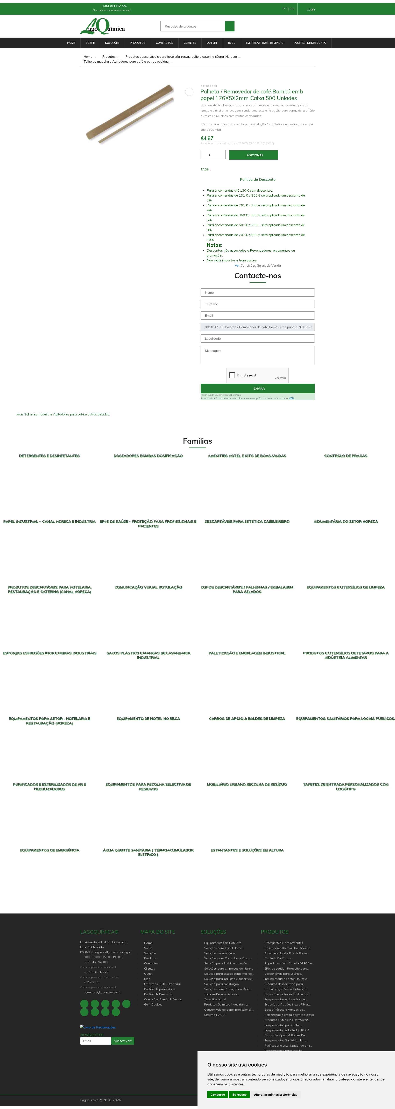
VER (291, 398)
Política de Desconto (310, 42)
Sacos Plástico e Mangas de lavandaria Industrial (284, 1010)
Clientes (190, 42)
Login (311, 9)
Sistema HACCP (215, 1015)
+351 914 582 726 (114, 6)
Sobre (90, 42)
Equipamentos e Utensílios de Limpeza (285, 999)
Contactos (164, 42)
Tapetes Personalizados (220, 994)
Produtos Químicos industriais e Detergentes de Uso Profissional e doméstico (227, 1005)
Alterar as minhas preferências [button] (275, 1094)
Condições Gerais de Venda (163, 999)
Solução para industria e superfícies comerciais (228, 979)
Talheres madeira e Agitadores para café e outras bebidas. (126, 61)
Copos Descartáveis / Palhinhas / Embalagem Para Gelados (287, 994)
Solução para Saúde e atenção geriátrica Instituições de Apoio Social (225, 964)
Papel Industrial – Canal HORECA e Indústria (288, 964)
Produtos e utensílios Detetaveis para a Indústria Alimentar (286, 1020)
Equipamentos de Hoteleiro (223, 943)
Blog (232, 42)
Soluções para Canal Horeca (224, 948)
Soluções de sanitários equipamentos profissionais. (223, 953)
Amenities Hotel (215, 999)
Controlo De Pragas (278, 958)
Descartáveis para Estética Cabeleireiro (283, 974)
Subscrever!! (123, 1041)
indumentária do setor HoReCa (286, 979)
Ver (237, 265)
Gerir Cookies (153, 1004)
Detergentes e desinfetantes (284, 943)
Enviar (259, 388)
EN (292, 9)
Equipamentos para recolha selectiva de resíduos (284, 1051)
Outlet (212, 42)
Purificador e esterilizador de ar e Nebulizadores (287, 1046)
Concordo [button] (218, 1094)
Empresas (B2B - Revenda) (264, 42)
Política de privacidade (159, 989)
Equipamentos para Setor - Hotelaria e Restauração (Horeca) (287, 1025)
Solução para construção (221, 984)
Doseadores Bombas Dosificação (287, 948)
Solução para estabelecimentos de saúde (228, 974)
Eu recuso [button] (239, 1094)
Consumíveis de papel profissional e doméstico (228, 1010)
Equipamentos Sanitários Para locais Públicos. (285, 1041)
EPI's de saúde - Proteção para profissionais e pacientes (286, 969)
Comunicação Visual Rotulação (286, 989)
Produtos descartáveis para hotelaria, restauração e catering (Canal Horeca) (181, 56)
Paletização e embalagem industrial (289, 1015)
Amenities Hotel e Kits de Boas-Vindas (286, 953)
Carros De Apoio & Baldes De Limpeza (285, 1035)
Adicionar (255, 155)
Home (71, 42)
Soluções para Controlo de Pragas (228, 958)
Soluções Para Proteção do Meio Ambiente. (226, 989)
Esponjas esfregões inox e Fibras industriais (287, 1005)
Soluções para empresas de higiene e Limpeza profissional (228, 969)
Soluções (112, 42)
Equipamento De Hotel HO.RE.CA (287, 1030)
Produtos (137, 42)
